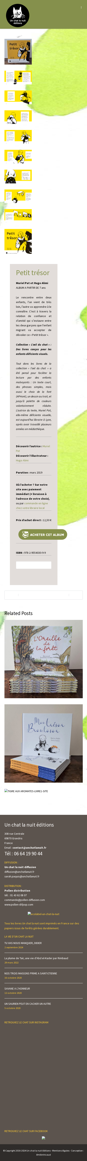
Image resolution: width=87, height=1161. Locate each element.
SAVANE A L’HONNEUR (17, 988)
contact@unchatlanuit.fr (29, 847)
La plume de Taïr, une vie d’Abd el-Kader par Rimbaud (36, 958)
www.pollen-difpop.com (18, 904)
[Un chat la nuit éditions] (17, 15)
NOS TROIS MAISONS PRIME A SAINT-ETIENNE (30, 973)
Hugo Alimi (22, 460)
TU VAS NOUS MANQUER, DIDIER (23, 943)
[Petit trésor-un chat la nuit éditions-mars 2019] (18, 55)
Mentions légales (60, 1150)
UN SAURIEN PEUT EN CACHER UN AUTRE (27, 1004)
